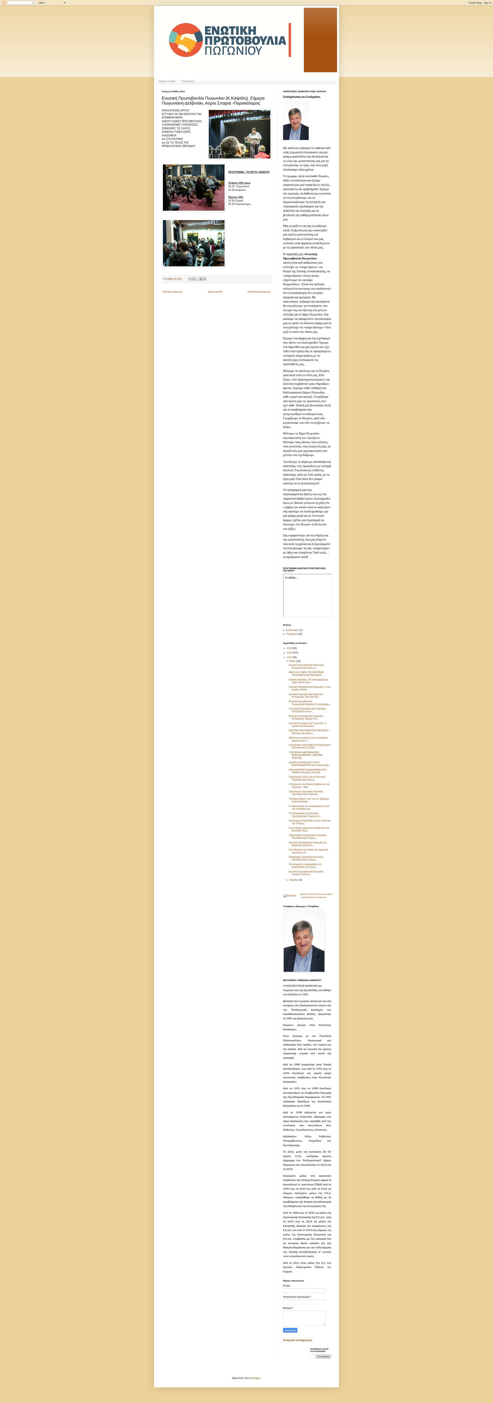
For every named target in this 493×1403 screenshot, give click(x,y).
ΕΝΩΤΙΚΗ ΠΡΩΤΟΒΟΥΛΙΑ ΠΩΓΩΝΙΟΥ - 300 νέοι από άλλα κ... (309, 732)
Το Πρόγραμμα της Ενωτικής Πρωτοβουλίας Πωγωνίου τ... (305, 814)
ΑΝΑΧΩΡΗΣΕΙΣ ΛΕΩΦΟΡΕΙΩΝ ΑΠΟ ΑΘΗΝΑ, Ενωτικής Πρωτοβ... (307, 771)
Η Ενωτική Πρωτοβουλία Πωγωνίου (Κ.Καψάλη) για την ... (307, 710)
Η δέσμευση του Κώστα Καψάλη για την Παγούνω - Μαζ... (309, 785)
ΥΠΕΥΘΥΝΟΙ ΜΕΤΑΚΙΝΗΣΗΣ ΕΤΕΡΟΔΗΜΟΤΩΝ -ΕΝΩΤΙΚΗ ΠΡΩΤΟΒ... (306, 755)
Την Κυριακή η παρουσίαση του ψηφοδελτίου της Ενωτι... (305, 865)
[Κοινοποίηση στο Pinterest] (205, 279)
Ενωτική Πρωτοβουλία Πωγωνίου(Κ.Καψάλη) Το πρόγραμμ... (310, 702)
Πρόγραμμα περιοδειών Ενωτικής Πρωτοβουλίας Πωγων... (306, 858)
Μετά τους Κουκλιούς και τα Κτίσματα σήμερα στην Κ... (308, 739)
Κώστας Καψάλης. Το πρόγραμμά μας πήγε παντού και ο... (308, 681)
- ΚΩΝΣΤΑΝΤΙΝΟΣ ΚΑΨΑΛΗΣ (313, 897)
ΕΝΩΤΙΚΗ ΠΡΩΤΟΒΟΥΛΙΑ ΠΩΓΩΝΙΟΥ (316, 894)
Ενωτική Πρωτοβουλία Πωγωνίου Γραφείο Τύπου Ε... (306, 873)
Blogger (256, 1378)
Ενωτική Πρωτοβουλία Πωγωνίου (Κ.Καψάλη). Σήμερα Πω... (306, 717)
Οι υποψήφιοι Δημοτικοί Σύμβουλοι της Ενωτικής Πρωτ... (309, 829)
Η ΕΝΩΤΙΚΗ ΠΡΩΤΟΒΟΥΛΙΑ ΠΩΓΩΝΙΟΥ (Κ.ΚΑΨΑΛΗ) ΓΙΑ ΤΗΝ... (310, 746)
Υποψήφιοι (187, 81)
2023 (290, 648)
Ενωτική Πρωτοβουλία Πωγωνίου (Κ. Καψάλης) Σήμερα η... (308, 844)
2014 (290, 657)
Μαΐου (292, 661)
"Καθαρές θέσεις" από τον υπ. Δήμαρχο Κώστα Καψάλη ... (309, 800)
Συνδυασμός (292, 630)
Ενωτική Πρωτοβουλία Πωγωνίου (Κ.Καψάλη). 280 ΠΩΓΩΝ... (306, 695)
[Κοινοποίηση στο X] (197, 279)
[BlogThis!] (194, 279)
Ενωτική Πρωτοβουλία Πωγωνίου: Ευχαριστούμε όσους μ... (306, 666)
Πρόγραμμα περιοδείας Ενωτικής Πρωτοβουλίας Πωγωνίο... (306, 793)
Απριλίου (294, 880)
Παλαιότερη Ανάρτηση (259, 291)
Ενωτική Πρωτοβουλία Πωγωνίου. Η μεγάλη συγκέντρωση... (307, 724)
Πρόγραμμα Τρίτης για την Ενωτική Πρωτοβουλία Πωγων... (307, 778)
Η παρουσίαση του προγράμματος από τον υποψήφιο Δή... (309, 807)
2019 (290, 652)
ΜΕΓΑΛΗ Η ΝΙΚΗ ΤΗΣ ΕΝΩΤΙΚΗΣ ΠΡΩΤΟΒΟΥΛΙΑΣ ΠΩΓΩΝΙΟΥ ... (306, 673)
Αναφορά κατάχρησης (297, 1340)
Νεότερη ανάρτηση (172, 291)
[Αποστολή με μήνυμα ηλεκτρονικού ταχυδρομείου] (190, 279)
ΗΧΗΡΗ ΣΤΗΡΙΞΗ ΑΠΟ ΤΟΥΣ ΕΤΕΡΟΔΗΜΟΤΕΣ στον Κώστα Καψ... (309, 763)
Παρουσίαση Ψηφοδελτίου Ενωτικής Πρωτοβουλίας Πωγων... (308, 836)
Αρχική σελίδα (167, 81)
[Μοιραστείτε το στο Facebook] (201, 279)
